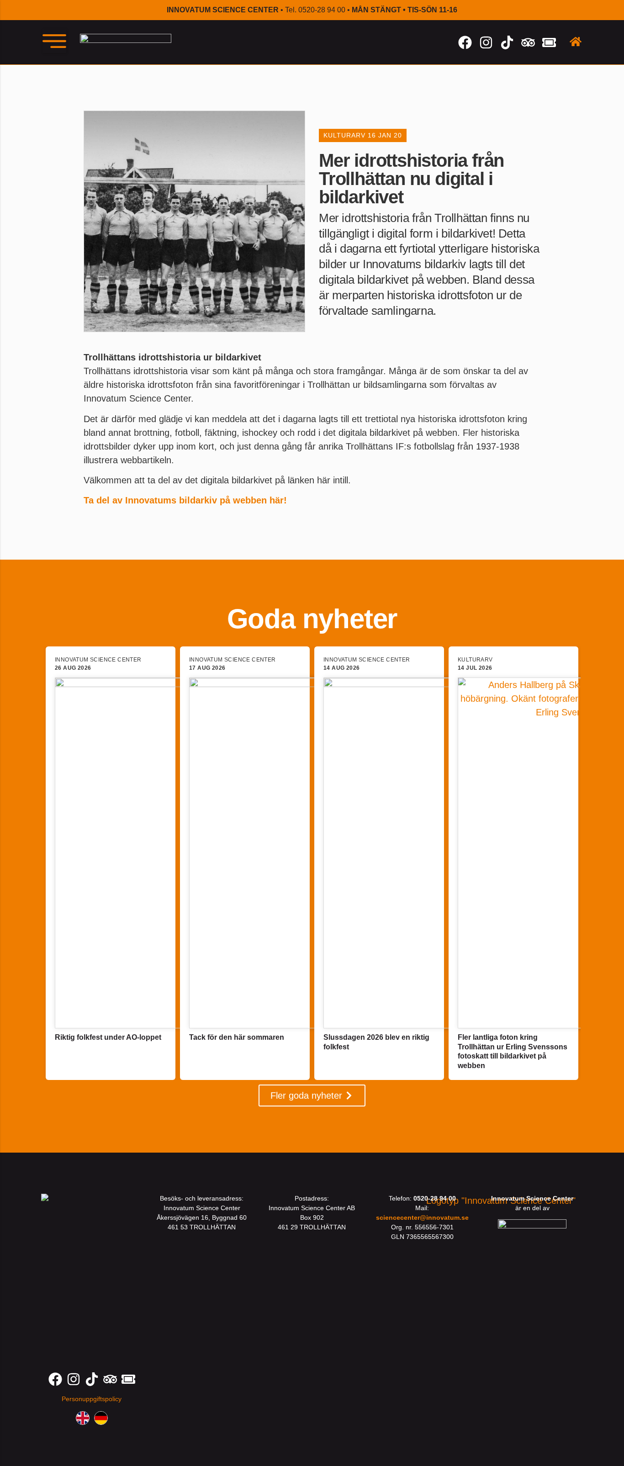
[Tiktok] (507, 42)
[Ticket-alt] (549, 42)
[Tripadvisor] (528, 42)
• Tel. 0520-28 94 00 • (312, 10)
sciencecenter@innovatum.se (422, 1217)
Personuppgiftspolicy (92, 1398)
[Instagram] (486, 42)
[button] (54, 41)
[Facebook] (465, 42)
